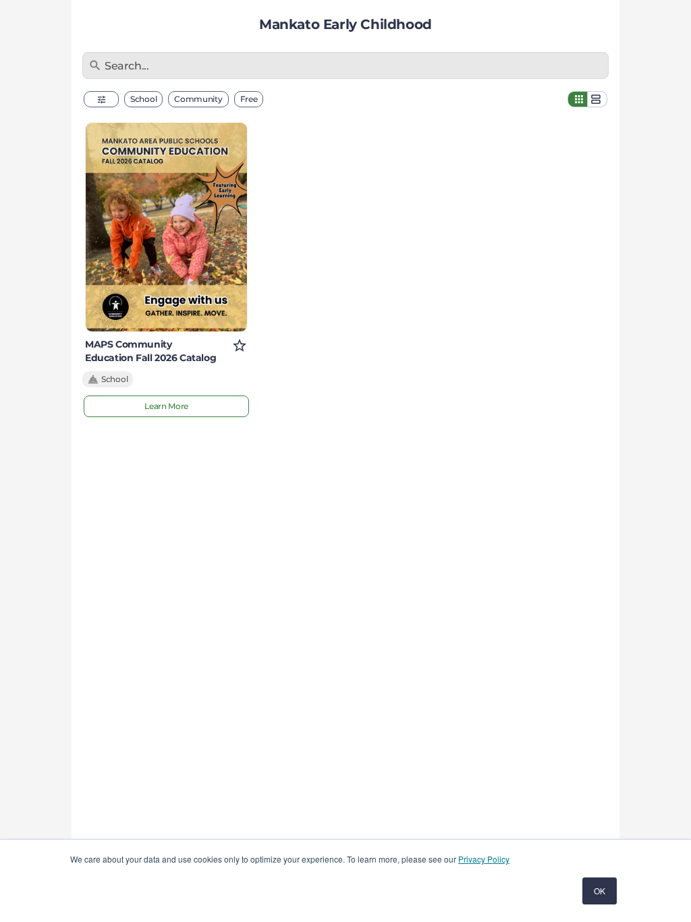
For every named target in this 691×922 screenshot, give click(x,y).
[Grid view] (578, 99)
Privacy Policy (483, 859)
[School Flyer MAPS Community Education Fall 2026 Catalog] (166, 227)
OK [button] (599, 890)
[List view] (597, 99)
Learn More (166, 406)
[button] (101, 99)
